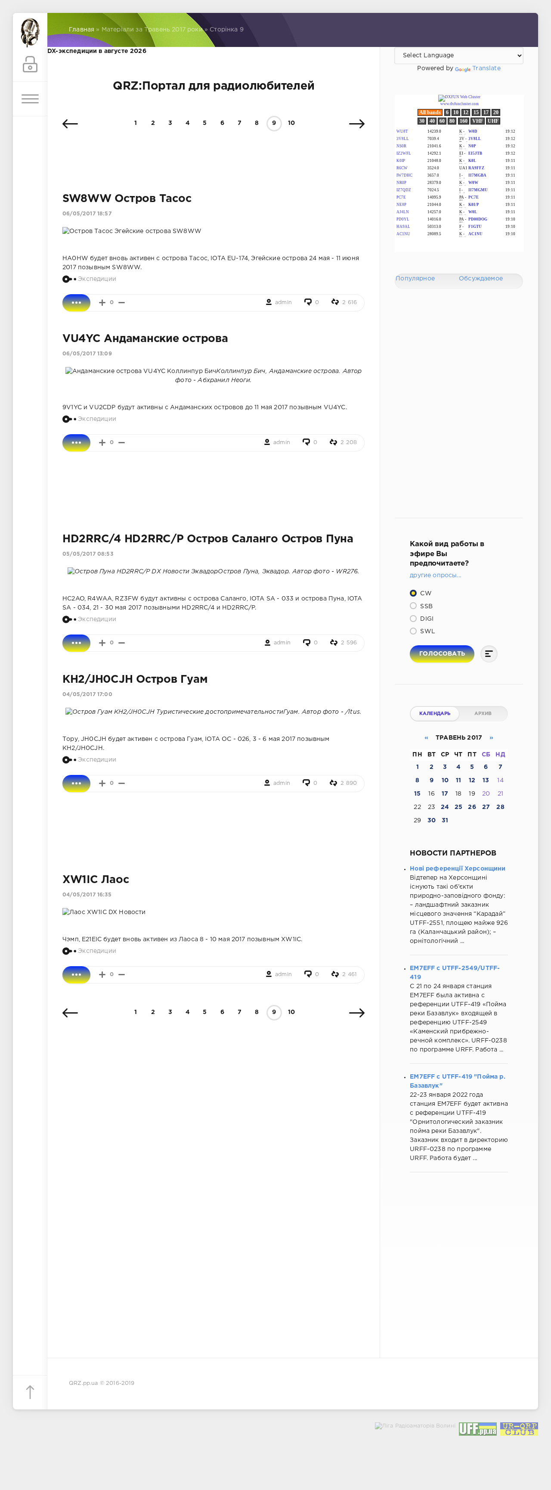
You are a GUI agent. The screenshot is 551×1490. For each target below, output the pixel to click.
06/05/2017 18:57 (86, 214)
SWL (426, 631)
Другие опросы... (435, 575)
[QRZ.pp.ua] (30, 30)
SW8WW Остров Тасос (126, 199)
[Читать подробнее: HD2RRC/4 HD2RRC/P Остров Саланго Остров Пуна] (76, 643)
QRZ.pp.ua (83, 1383)
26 (472, 807)
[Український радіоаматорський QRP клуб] (519, 1431)
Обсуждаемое (481, 278)
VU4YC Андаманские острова (145, 339)
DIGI (425, 619)
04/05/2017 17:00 (87, 694)
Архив (483, 714)
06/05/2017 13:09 (87, 354)
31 (445, 820)
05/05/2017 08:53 (87, 554)
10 (291, 123)
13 (486, 780)
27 (486, 807)
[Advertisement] (213, 492)
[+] (102, 303)
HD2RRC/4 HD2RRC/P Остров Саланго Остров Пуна (207, 539)
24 (445, 807)
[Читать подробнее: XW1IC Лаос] (76, 974)
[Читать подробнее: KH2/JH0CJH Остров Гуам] (76, 783)
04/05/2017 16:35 (86, 895)
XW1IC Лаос (95, 880)
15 (417, 793)
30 (431, 820)
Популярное (415, 278)
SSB (425, 606)
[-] (122, 303)
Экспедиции (97, 278)
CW (425, 593)
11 (458, 780)
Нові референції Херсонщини (457, 868)
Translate (486, 68)
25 (458, 807)
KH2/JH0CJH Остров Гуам (134, 679)
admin (283, 302)
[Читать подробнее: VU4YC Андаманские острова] (76, 442)
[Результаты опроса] (489, 654)
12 (472, 780)
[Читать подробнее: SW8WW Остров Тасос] (76, 302)
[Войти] (30, 64)
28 (500, 807)
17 (445, 793)
